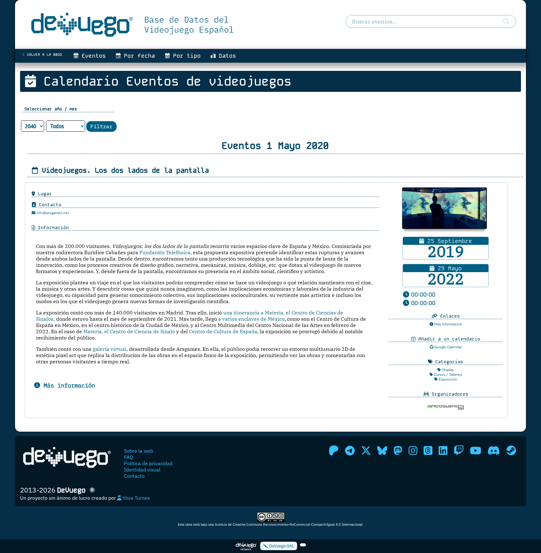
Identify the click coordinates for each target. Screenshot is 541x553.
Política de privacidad (148, 463)
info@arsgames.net (52, 212)
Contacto (134, 476)
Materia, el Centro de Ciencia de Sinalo (129, 331)
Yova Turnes (135, 498)
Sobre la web (138, 451)
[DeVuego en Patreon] (333, 450)
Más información (447, 324)
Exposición (447, 379)
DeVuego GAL (281, 546)
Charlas (447, 369)
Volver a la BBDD (43, 54)
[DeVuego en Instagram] (413, 450)
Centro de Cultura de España (223, 331)
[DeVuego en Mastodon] (398, 450)
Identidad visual (142, 469)
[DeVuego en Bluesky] (382, 450)
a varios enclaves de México (251, 319)
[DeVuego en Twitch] (458, 450)
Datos (225, 55)
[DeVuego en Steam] (511, 450)
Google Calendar (447, 347)
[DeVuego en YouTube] (475, 450)
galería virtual (109, 349)
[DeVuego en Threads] (428, 450)
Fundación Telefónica (164, 252)
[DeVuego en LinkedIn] (443, 450)
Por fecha (138, 55)
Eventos (92, 55)
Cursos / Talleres (447, 374)
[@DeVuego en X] (366, 450)
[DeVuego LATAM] (303, 544)
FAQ (128, 457)
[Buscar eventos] (506, 21)
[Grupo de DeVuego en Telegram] (350, 450)
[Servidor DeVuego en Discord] (493, 450)
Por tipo (185, 55)
